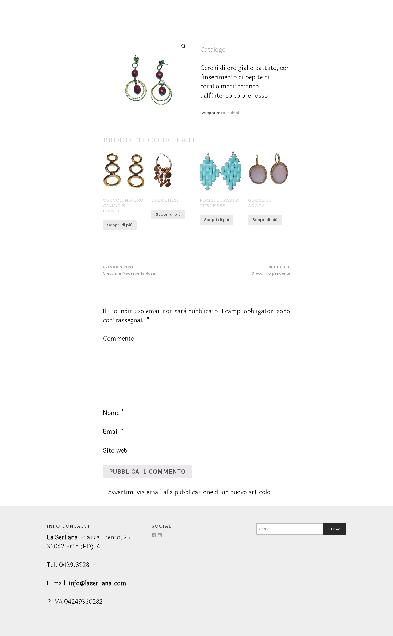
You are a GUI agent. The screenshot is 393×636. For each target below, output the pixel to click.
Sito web (115, 450)
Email (113, 431)
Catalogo (213, 49)
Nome (113, 413)
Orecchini (230, 112)
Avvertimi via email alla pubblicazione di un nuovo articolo (189, 492)
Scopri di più (119, 224)
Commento (118, 338)
